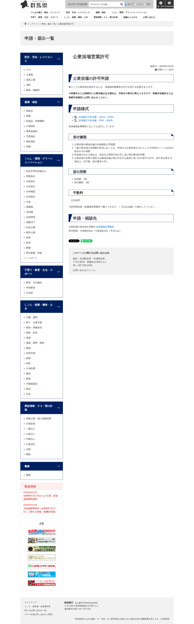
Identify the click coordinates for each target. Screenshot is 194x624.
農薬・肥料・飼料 (35, 343)
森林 (28, 358)
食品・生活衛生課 (82, 258)
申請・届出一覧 (49, 24)
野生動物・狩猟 (34, 253)
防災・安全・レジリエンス (78, 12)
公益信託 (30, 444)
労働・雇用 (31, 317)
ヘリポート (31, 258)
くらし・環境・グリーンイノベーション (129, 12)
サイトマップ (30, 602)
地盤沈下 (30, 222)
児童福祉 (30, 136)
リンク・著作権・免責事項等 (37, 606)
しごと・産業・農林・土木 (76, 17)
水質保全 (30, 181)
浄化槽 (29, 212)
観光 (28, 389)
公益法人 (30, 434)
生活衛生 (30, 196)
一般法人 (30, 429)
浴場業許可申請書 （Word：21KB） (97, 117)
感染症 (29, 111)
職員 (28, 454)
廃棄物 (29, 207)
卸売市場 (30, 353)
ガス (28, 69)
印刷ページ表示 (166, 69)
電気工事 (30, 80)
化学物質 (30, 191)
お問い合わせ (149, 17)
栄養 (28, 146)
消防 (28, 85)
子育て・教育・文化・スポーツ (44, 17)
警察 (27, 466)
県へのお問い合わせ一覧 (35, 610)
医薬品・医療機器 (35, 121)
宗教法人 (30, 439)
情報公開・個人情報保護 (38, 418)
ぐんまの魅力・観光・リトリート (45, 12)
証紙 (28, 449)
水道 (28, 202)
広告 (28, 394)
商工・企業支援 (34, 322)
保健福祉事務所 (106, 227)
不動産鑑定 (31, 384)
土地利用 (30, 368)
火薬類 (29, 75)
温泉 (28, 237)
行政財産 (30, 423)
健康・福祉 (101, 12)
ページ (140, 4)
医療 (28, 116)
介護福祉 (30, 126)
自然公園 (30, 227)
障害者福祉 (31, 131)
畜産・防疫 (31, 332)
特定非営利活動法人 (36, 171)
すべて (130, 4)
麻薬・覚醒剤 (33, 90)
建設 (28, 373)
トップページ (33, 24)
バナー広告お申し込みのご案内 (38, 614)
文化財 (29, 293)
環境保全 (30, 176)
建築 (28, 378)
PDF (148, 4)
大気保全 (30, 186)
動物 (28, 248)
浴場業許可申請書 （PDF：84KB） (96, 120)
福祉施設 (30, 141)
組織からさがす (130, 17)
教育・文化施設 (34, 282)
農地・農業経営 (34, 327)
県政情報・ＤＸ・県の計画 (106, 17)
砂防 (28, 363)
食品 (28, 242)
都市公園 (30, 232)
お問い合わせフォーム (84, 270)
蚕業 (28, 338)
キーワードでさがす (77, 4)
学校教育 (30, 287)
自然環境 (30, 217)
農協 (28, 348)
